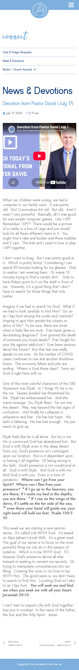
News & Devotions (13, 60)
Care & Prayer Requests (17, 52)
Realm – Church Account (17, 69)
